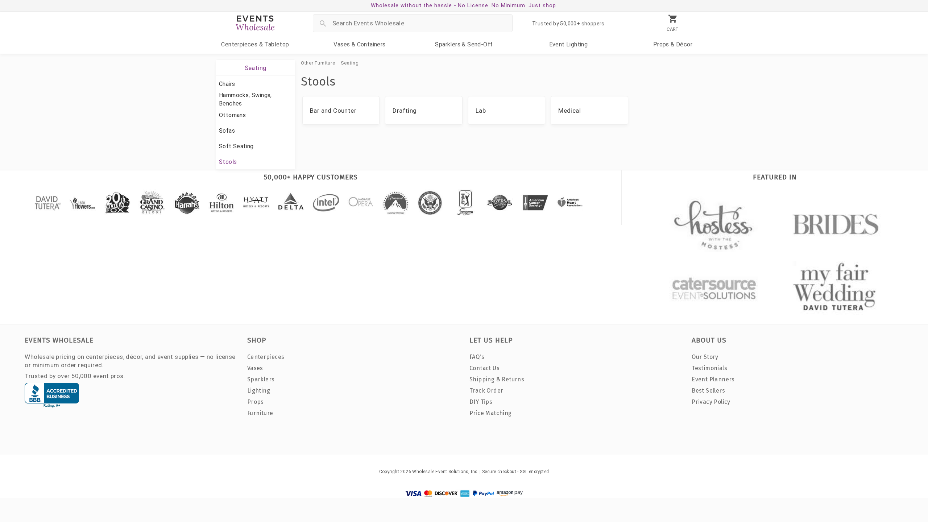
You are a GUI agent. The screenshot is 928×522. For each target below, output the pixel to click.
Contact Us (484, 368)
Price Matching (490, 413)
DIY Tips (480, 401)
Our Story (705, 356)
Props (672, 44)
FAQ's (476, 356)
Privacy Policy (711, 401)
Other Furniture (318, 63)
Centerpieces (255, 44)
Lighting (568, 44)
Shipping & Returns (496, 379)
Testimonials (709, 368)
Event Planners (713, 379)
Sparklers (464, 44)
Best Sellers (708, 390)
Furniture (260, 413)
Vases (359, 44)
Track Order (486, 390)
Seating (350, 63)
